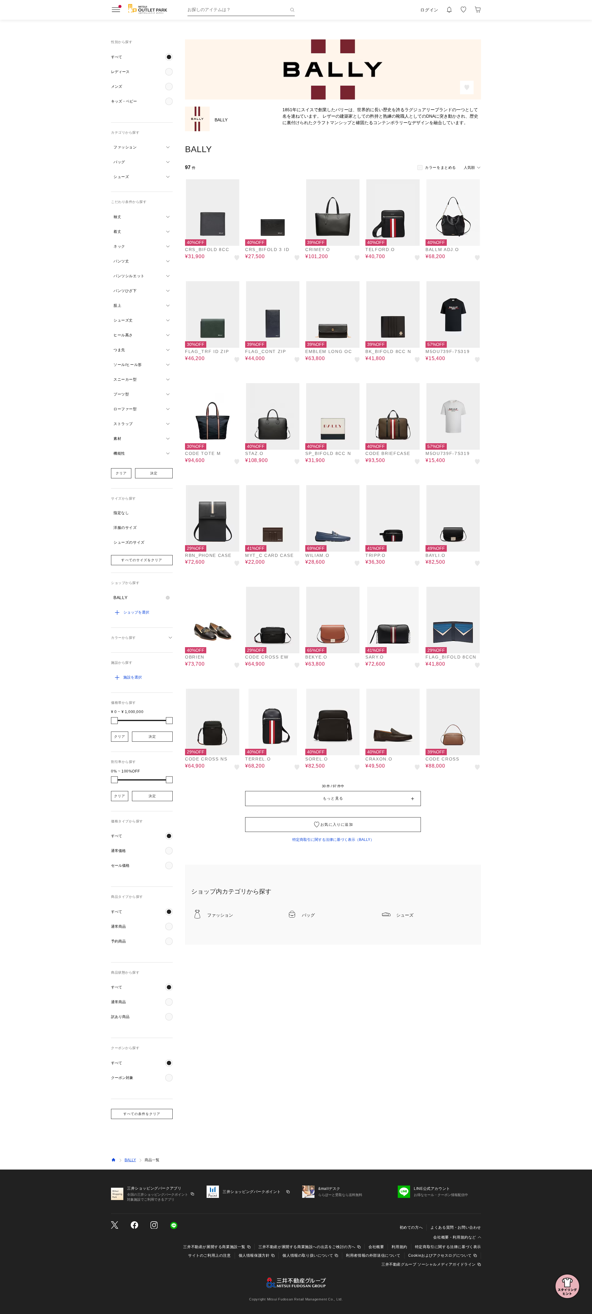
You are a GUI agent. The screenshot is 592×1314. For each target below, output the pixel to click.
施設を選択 (132, 677)
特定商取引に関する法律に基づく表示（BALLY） (333, 839)
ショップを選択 (136, 612)
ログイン (429, 10)
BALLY (130, 1160)
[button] (142, 57)
